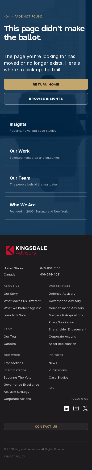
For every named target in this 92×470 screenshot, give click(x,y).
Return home (46, 84)
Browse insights (46, 98)
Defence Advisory (62, 293)
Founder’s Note (15, 315)
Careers (10, 344)
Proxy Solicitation (61, 322)
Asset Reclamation (62, 344)
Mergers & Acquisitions (66, 315)
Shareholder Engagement (67, 329)
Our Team (11, 336)
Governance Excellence (21, 384)
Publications (58, 370)
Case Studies (58, 377)
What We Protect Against (22, 308)
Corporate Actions (62, 336)
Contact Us (46, 426)
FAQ (52, 387)
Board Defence (15, 370)
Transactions (13, 363)
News (53, 363)
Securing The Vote (17, 377)
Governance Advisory (65, 301)
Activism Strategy (16, 391)
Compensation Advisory (66, 308)
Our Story (11, 293)
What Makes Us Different (22, 301)
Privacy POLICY (14, 456)
